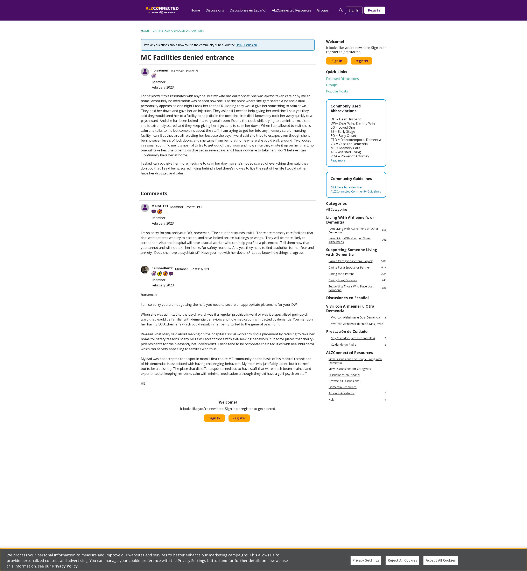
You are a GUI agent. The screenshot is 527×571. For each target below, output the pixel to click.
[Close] (520, 559)
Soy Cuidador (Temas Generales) (358, 338)
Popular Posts (337, 91)
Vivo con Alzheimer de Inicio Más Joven (357, 324)
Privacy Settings (366, 560)
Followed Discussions (342, 78)
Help (357, 399)
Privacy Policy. (65, 566)
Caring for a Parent (357, 274)
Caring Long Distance (357, 280)
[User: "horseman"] (145, 72)
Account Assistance (357, 393)
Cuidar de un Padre (358, 345)
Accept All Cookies (441, 560)
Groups (332, 85)
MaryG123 (160, 206)
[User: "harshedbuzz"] (145, 270)
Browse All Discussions (344, 381)
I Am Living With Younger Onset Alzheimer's (357, 240)
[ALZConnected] (162, 10)
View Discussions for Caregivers (350, 369)
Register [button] (239, 418)
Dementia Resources (343, 387)
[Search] (341, 10)
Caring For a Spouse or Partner (357, 267)
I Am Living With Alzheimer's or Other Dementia (357, 230)
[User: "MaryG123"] (145, 208)
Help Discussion (246, 45)
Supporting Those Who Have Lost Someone (357, 288)
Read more (338, 160)
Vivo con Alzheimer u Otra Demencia (358, 318)
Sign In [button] (214, 418)
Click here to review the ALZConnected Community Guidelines (356, 189)
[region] (263, 559)
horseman (160, 70)
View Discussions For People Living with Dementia (355, 361)
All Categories (336, 209)
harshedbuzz (162, 268)
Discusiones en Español (344, 375)
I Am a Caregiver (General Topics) (357, 261)
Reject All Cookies (402, 560)
